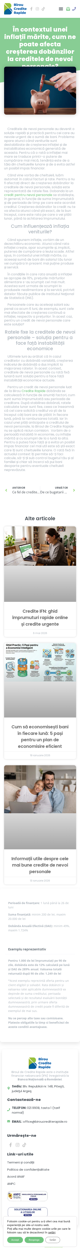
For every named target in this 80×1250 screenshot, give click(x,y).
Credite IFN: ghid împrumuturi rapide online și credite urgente (40, 617)
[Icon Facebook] (31, 9)
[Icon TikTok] (43, 9)
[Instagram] (17, 1145)
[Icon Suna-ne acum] (74, 9)
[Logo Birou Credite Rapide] (15, 9)
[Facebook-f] (10, 1145)
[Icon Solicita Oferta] (68, 9)
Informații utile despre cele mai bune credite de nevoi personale (40, 865)
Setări (52, 1240)
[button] (60, 9)
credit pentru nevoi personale (28, 195)
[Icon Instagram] (37, 9)
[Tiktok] (24, 1145)
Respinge (34, 1240)
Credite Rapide (34, 391)
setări (51, 1232)
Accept (15, 1240)
